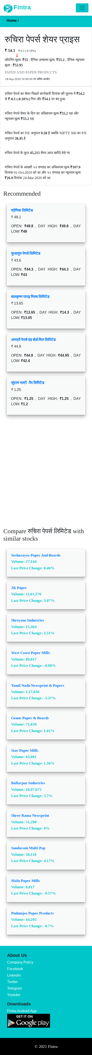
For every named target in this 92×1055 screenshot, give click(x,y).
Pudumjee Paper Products (32, 913)
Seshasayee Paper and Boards (36, 555)
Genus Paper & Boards (30, 718)
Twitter (12, 982)
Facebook (15, 969)
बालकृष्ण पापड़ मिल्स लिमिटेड (30, 297)
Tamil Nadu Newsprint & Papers (37, 685)
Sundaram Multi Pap (28, 848)
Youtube (13, 995)
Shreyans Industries (27, 620)
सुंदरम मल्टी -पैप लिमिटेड (27, 383)
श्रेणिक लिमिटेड (22, 210)
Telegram (14, 988)
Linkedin (14, 975)
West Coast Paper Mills (30, 653)
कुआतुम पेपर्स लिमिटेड (25, 253)
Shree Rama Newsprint (30, 815)
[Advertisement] (46, 474)
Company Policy (20, 962)
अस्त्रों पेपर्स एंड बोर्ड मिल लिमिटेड (33, 340)
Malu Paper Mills (25, 881)
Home (13, 20)
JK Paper (19, 588)
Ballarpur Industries (28, 783)
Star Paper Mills (24, 750)
